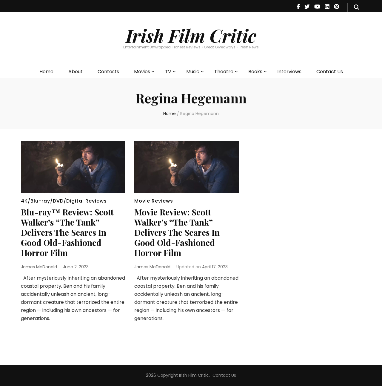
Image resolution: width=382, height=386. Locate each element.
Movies (142, 71)
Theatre (223, 71)
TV (168, 71)
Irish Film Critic (191, 35)
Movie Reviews (153, 200)
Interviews (289, 71)
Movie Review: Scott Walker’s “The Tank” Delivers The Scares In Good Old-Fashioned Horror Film (177, 232)
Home (46, 71)
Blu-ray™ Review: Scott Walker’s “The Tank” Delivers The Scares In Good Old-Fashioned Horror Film (67, 232)
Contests (108, 71)
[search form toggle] (356, 7)
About (75, 71)
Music (192, 71)
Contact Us (329, 71)
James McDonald (39, 267)
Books (255, 71)
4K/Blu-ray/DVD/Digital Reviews (64, 200)
